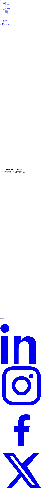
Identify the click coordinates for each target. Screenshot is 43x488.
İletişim (4, 21)
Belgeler (6, 7)
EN (2, 23)
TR (1, 23)
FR (3, 23)
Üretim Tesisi (7, 6)
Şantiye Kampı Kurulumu (9, 14)
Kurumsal (4, 3)
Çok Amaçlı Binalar (8, 15)
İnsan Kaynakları (7, 8)
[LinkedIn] (21, 364)
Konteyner (6, 11)
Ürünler (4, 9)
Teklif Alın (7, 24)
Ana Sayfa (4, 2)
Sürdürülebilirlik (5, 20)
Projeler (4, 19)
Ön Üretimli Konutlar (8, 16)
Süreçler (6, 5)
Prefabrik (6, 10)
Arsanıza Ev (7, 17)
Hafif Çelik (6, 12)
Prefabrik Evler (5, 18)
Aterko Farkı (7, 4)
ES (4, 23)
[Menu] (9, 24)
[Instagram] (21, 406)
